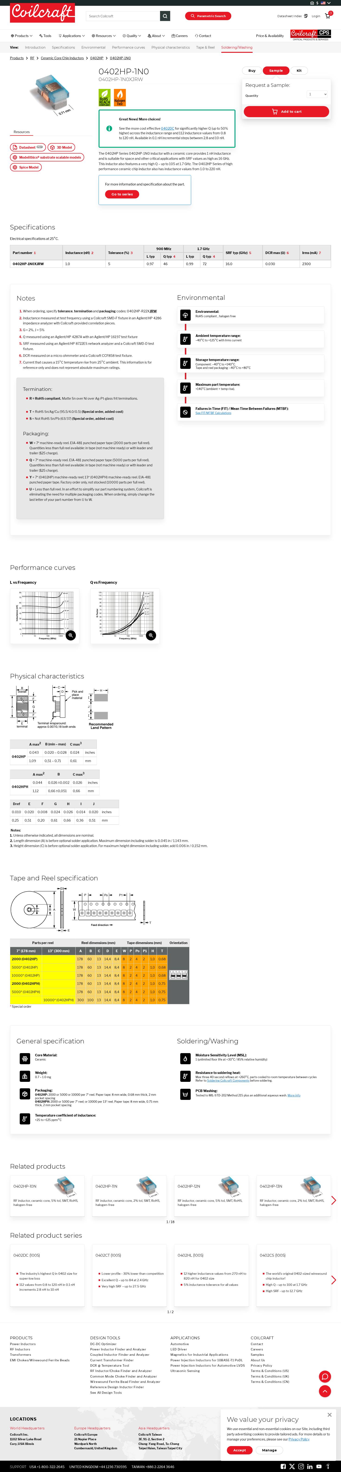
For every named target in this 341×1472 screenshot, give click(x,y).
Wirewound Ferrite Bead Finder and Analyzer (125, 1382)
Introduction (35, 47)
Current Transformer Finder (112, 1360)
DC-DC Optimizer (103, 1344)
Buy (251, 71)
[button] (333, 1201)
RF (32, 58)
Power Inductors (23, 1344)
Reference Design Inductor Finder (117, 1387)
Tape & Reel (205, 47)
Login (316, 16)
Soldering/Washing (237, 47)
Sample (276, 71)
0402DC (167, 128)
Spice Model (29, 167)
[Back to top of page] (325, 1391)
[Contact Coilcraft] (325, 1377)
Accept (239, 1450)
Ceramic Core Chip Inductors (62, 58)
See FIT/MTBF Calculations (213, 413)
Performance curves (128, 47)
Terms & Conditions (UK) (270, 1376)
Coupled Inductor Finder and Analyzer (120, 1354)
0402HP (96, 58)
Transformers (20, 1354)
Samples (257, 1354)
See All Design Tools (106, 1392)
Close (329, 1414)
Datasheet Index (289, 16)
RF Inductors (20, 1349)
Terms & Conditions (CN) (270, 1382)
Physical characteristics (170, 47)
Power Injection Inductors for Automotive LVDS (207, 1365)
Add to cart (291, 112)
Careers (257, 1349)
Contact (257, 1344)
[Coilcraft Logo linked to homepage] (42, 13)
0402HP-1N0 (120, 58)
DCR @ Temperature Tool (109, 1365)
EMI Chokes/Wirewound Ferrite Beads (40, 1360)
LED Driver (178, 1349)
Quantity (251, 95)
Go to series (122, 194)
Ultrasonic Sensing (185, 1371)
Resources (22, 132)
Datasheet (27, 147)
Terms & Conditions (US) (270, 1371)
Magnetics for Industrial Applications (199, 1354)
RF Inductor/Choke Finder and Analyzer (121, 1371)
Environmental (93, 47)
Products (17, 58)
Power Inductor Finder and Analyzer (118, 1349)
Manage (269, 1450)
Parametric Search (211, 16)
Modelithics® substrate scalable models (50, 157)
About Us (258, 1360)
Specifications (63, 47)
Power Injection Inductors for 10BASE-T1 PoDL (206, 1360)
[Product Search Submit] (165, 16)
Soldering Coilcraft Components (228, 1080)
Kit (299, 71)
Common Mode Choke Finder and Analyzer (123, 1376)
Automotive (179, 1344)
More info (294, 1095)
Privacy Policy (261, 1365)
